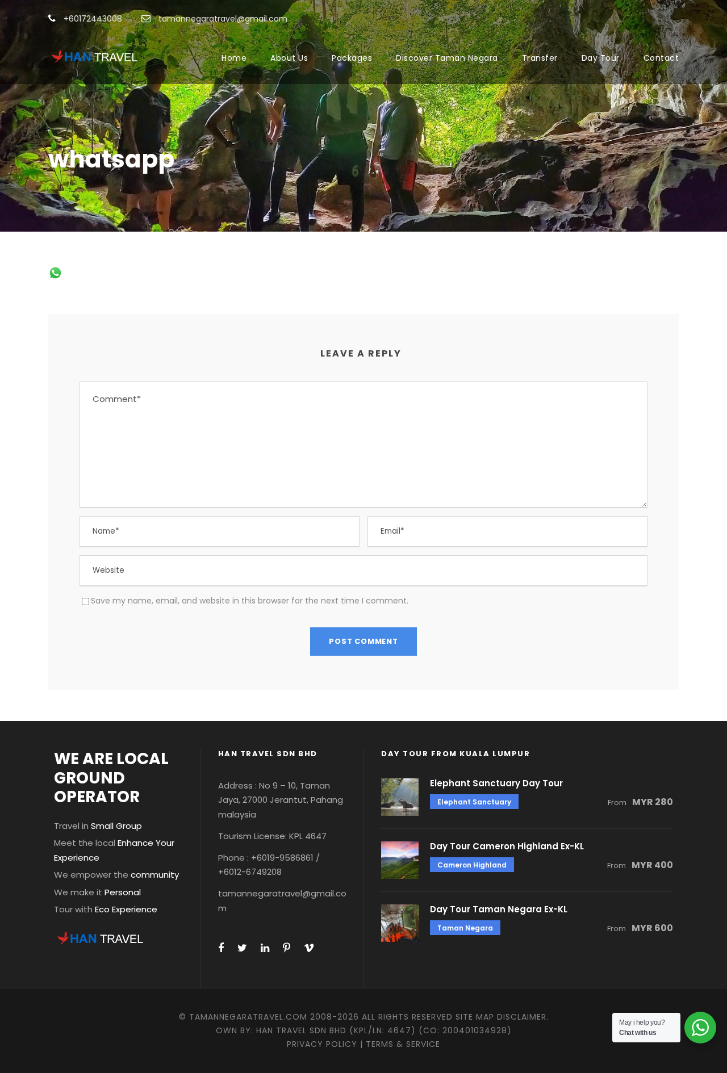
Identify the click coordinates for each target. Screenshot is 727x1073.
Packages (352, 58)
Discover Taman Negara (447, 58)
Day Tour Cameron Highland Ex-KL (507, 846)
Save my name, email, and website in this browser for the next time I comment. (249, 600)
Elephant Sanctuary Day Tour (496, 783)
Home (234, 58)
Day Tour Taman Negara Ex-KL (498, 909)
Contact (661, 58)
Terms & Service (403, 1044)
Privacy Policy (322, 1044)
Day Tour (601, 58)
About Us (289, 58)
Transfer (540, 58)
